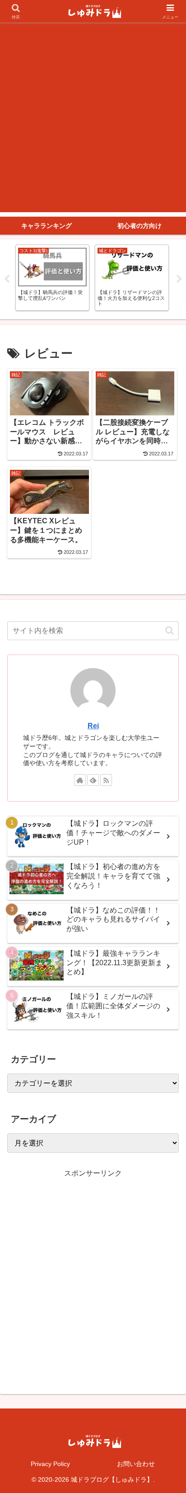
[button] (169, 630)
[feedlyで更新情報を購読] (93, 780)
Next (179, 279)
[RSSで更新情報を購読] (106, 780)
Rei (93, 726)
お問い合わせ (136, 1463)
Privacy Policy (50, 1463)
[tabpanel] (52, 278)
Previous (6, 279)
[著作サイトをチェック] (80, 780)
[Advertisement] (93, 119)
